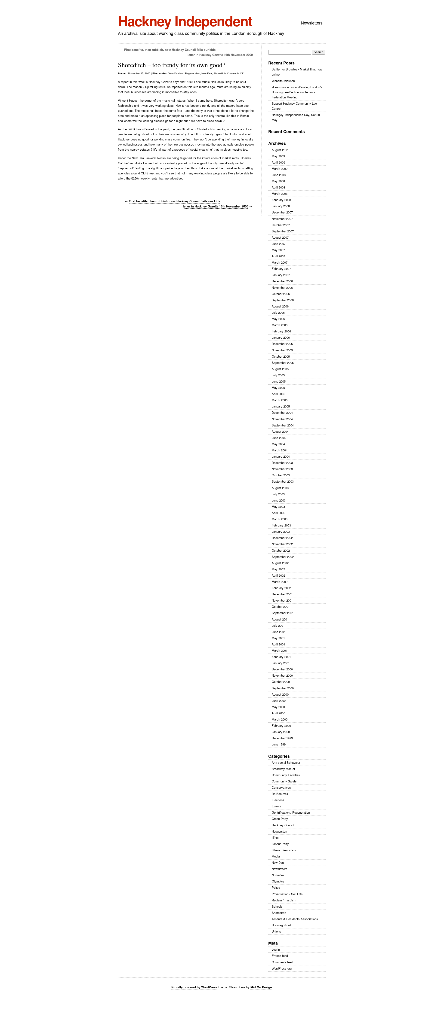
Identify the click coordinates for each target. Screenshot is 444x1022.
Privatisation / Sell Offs (287, 894)
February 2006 (281, 331)
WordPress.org (282, 968)
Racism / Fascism (284, 900)
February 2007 (281, 268)
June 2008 (279, 175)
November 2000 (282, 675)
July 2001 (278, 625)
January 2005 (281, 406)
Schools (277, 906)
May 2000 (278, 707)
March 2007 (279, 262)
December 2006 (282, 281)
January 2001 (281, 663)
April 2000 (278, 713)
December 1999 (282, 738)
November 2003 (282, 469)
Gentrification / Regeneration (184, 73)
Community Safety (284, 781)
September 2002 (283, 556)
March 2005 (279, 400)
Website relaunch (283, 81)
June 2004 (279, 437)
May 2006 (278, 318)
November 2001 (282, 600)
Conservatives (281, 787)
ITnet (275, 837)
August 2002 (280, 563)
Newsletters (312, 23)
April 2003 (278, 513)
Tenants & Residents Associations (295, 919)
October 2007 (281, 225)
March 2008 (279, 193)
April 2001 (278, 644)
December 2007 (282, 212)
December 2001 (282, 594)
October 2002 (281, 550)
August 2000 (280, 694)
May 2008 (278, 181)
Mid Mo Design (261, 987)
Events (276, 806)
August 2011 (280, 150)
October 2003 (281, 475)
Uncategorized (281, 925)
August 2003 (280, 488)
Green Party (280, 818)
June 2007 (279, 243)
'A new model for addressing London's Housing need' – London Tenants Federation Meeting (297, 92)
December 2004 (282, 412)
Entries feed (280, 955)
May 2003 (278, 506)
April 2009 (278, 162)
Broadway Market (283, 768)
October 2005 (281, 356)
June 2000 (279, 700)
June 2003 (279, 500)
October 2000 (281, 681)
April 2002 (278, 575)
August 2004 (280, 431)
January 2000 (281, 732)
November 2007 (282, 218)
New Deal (206, 73)
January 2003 (281, 531)
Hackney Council (283, 825)
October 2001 (281, 606)
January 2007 (281, 275)
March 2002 (279, 581)
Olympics (278, 881)
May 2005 (278, 387)
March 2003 (279, 519)
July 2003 (278, 494)
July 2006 (278, 312)
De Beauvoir (280, 793)
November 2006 (282, 287)
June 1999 (279, 744)
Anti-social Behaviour (286, 762)
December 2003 (282, 462)
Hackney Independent (185, 20)
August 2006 (280, 306)
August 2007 (280, 237)
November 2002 (282, 544)
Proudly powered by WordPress (194, 987)
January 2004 (281, 456)
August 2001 (280, 619)
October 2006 (281, 294)
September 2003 (283, 481)
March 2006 (279, 325)
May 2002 (278, 569)
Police (276, 887)
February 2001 (281, 656)
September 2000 (283, 688)
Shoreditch (220, 73)
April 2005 (278, 394)
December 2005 (282, 343)
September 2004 (283, 425)
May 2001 (278, 638)
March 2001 (279, 650)
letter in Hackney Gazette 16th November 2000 (220, 54)
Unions (276, 931)
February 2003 (281, 525)
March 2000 (279, 719)
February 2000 (281, 725)
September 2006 (283, 300)
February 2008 (281, 200)
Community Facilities (286, 775)
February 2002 (281, 588)
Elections (278, 800)
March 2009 (279, 168)
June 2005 (279, 381)
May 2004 (278, 444)
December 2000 (282, 669)
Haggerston (279, 831)
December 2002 (282, 537)
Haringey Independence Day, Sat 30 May (296, 117)
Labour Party (280, 844)
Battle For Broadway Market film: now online (297, 71)
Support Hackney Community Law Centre (294, 106)
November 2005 (282, 350)
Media (276, 856)
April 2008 (278, 187)
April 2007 (278, 256)
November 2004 (282, 419)
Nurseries (278, 875)
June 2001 (279, 632)
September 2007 (283, 231)
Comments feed (282, 962)
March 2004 (279, 450)
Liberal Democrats (284, 850)
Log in (276, 949)
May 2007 (278, 250)
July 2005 (278, 375)
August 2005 (280, 369)
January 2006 (281, 337)
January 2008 (281, 206)
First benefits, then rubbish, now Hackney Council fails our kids (170, 49)
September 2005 (283, 362)
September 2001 (283, 613)
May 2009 (278, 156)
